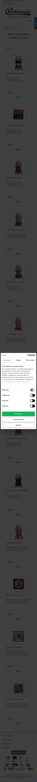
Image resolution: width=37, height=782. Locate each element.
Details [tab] (18, 360)
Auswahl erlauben (18, 419)
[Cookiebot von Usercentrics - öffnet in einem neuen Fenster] (27, 355)
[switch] (32, 395)
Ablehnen (18, 425)
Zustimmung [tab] (6, 360)
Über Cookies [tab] (30, 360)
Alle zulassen (19, 414)
